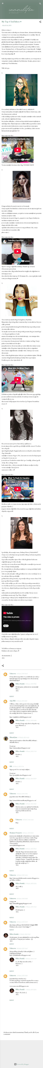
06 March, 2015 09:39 (30, 778)
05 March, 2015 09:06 (30, 684)
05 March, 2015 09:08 (30, 720)
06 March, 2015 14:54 (22, 875)
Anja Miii (13, 701)
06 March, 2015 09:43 (30, 849)
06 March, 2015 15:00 (22, 898)
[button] (40, 22)
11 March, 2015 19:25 (22, 975)
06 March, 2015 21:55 (22, 922)
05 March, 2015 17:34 (18, 766)
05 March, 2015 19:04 (22, 793)
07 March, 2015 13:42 (30, 907)
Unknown (13, 673)
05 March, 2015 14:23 (23, 737)
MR (11, 766)
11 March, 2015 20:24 (30, 989)
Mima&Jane (13, 737)
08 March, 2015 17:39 (30, 958)
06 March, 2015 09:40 (30, 804)
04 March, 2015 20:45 (22, 673)
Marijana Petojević (16, 833)
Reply (12, 696)
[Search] (40, 4)
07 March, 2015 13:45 (24, 934)
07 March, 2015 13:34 (30, 883)
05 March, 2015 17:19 (30, 751)
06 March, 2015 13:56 (28, 820)
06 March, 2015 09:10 (27, 833)
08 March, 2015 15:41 (22, 948)
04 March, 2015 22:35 (21, 701)
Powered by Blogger (22, 1064)
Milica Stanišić (20, 684)
